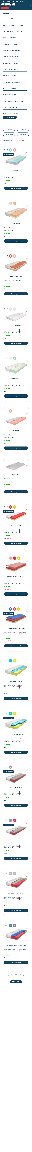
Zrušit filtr (21, 140)
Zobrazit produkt (16, 188)
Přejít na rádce (10, 117)
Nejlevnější (9, 129)
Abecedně (23, 134)
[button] (26, 153)
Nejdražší (23, 129)
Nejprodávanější (9, 134)
